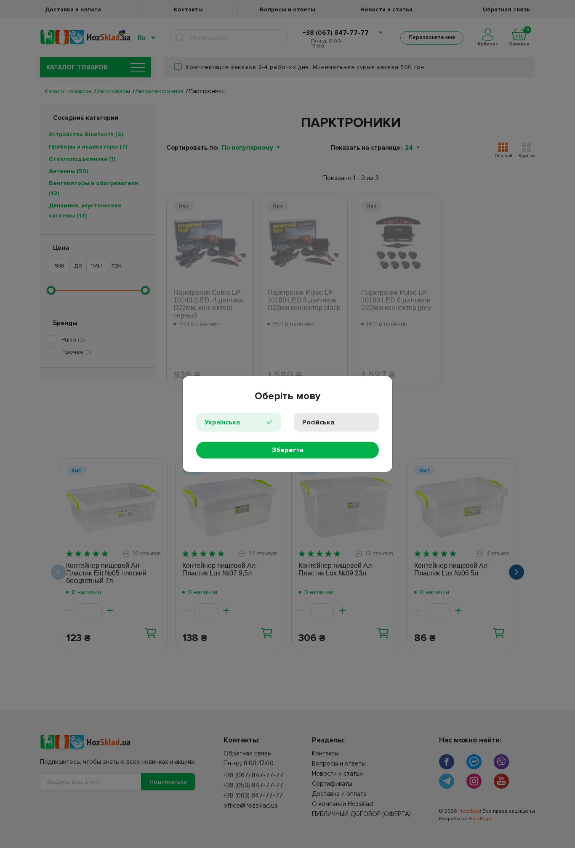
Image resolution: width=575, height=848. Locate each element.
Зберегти (287, 450)
